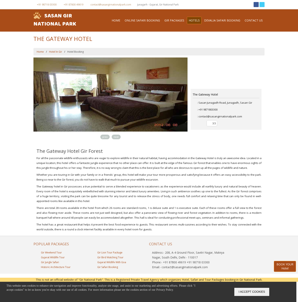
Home (116, 20)
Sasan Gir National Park (54, 20)
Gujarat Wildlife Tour (52, 257)
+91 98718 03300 (46, 4)
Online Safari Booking (142, 20)
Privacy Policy (164, 289)
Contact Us (254, 20)
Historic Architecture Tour (55, 267)
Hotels (194, 20)
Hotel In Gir (55, 51)
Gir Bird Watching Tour (110, 257)
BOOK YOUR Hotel (285, 266)
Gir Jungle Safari (49, 262)
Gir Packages (174, 20)
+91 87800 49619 (73, 4)
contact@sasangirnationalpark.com (110, 4)
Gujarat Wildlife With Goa (111, 262)
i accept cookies (252, 291)
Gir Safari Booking (107, 267)
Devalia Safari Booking (222, 20)
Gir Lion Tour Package (109, 252)
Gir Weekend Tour (51, 252)
